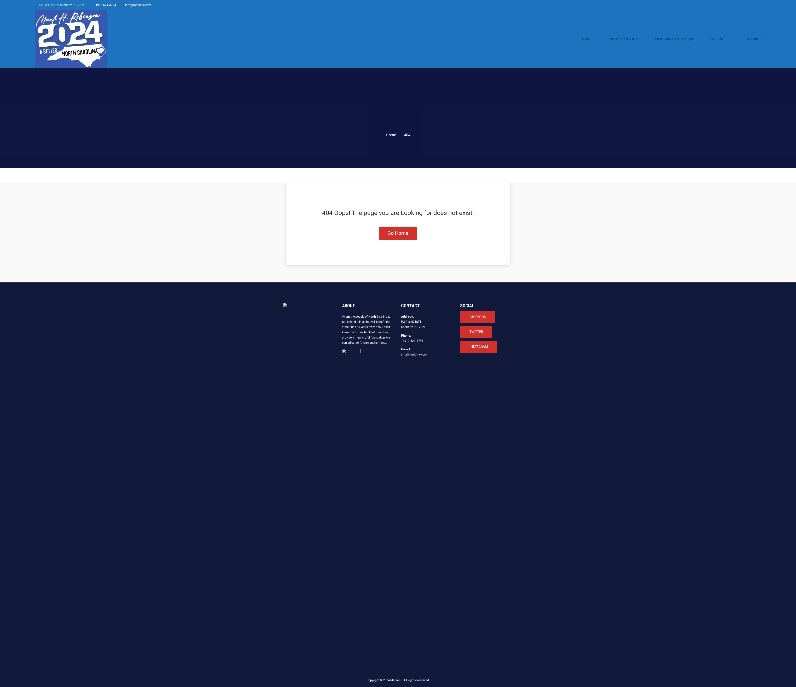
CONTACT (754, 39)
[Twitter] (595, 5)
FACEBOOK (478, 317)
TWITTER (476, 332)
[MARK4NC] (123, 39)
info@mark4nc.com (138, 5)
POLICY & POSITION (622, 39)
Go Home (398, 233)
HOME (585, 39)
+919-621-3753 (106, 5)
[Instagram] (601, 5)
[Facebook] (589, 5)
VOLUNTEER (720, 39)
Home (391, 135)
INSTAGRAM (479, 347)
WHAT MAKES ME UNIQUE (674, 39)
